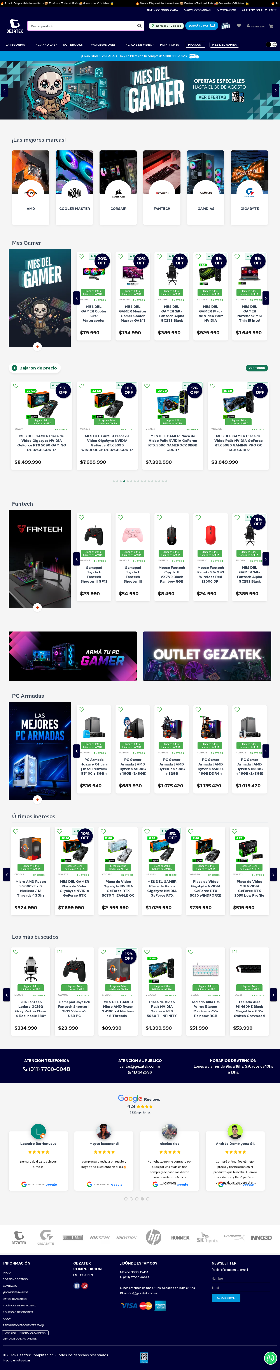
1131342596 (227, 10)
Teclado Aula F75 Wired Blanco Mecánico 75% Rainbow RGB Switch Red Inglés (162, 952)
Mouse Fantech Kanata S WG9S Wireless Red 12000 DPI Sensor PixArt (171, 518)
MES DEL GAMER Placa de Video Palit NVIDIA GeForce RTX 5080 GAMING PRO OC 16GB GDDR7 (173, 384)
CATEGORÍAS (15, 44)
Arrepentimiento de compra (25, 1274)
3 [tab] (121, 423)
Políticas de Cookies (18, 1254)
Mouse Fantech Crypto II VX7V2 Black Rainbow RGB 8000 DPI (133, 518)
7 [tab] (135, 423)
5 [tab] (128, 423)
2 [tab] (117, 423)
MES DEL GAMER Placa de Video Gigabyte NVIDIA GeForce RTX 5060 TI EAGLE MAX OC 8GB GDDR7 (118, 837)
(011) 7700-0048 (199, 10)
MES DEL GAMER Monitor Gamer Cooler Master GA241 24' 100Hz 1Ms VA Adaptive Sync (94, 262)
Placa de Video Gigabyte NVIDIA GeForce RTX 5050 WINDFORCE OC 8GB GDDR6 (162, 832)
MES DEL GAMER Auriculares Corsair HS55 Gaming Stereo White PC (249, 260)
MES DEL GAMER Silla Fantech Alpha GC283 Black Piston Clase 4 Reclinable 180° (132, 260)
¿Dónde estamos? (15, 1234)
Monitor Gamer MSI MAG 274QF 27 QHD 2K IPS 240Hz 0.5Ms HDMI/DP (249, 832)
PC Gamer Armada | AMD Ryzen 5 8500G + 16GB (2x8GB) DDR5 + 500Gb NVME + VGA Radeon (210, 715)
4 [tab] (124, 423)
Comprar (100, 277)
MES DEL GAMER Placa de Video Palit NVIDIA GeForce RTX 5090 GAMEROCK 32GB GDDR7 (107, 384)
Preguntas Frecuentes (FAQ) (23, 1267)
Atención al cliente (261, 10)
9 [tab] (142, 423)
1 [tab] (114, 423)
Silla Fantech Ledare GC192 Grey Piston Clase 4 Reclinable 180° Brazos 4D (249, 521)
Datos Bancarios (15, 1240)
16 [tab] (166, 423)
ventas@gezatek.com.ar (140, 1008)
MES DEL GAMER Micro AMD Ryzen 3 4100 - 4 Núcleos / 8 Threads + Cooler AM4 (74, 952)
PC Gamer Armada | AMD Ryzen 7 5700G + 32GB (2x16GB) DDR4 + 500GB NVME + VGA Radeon (132, 715)
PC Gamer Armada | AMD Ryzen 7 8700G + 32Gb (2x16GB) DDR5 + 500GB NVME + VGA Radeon (249, 715)
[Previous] (76, 239)
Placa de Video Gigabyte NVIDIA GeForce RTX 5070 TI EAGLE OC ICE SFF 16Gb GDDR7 (74, 834)
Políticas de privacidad (20, 1247)
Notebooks (73, 44)
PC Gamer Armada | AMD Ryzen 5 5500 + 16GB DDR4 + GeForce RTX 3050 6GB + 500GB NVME (172, 715)
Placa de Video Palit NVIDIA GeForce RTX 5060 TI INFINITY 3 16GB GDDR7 (118, 952)
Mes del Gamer (224, 44)
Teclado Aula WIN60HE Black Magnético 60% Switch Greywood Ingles (205, 952)
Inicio (7, 1214)
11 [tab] (149, 423)
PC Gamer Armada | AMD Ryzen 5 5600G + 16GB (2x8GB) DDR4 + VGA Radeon (93, 712)
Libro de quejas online (20, 1280)
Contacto (10, 1227)
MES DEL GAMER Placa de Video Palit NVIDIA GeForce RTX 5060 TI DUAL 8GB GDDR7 (172, 262)
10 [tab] (145, 423)
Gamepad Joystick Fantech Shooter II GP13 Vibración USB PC (30, 950)
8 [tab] (138, 423)
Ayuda (7, 1260)
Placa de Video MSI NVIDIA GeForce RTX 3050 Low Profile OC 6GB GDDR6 (205, 832)
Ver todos (257, 309)
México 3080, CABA (163, 10)
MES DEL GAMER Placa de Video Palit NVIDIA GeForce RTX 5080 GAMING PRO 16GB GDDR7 (238, 384)
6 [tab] (131, 423)
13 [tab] (156, 423)
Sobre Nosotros (15, 1221)
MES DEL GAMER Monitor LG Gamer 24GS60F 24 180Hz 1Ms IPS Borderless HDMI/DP (249, 955)
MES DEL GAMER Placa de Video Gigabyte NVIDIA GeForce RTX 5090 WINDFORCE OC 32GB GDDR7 (42, 384)
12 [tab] (152, 423)
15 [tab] (163, 423)
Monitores (169, 44)
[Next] (265, 239)
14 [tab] (159, 423)
